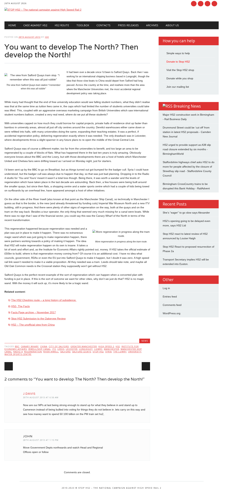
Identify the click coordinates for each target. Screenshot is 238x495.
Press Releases (128, 25)
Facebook (194, 3)
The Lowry (120, 351)
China (43, 346)
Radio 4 (18, 351)
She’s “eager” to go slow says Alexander (186, 212)
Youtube (207, 3)
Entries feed (170, 296)
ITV (54, 349)
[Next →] (146, 366)
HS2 (118, 346)
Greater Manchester (83, 346)
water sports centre (17, 354)
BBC (17, 346)
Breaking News (187, 106)
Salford (65, 351)
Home (12, 25)
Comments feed (172, 304)
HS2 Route (62, 25)
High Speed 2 (106, 346)
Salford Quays (81, 351)
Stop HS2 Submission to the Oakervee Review (38, 318)
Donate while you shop (179, 78)
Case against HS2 (35, 25)
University (134, 351)
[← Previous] (8, 366)
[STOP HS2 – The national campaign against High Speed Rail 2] (42, 9)
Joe (47, 37)
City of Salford (59, 346)
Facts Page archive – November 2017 (33, 312)
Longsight (86, 349)
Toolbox (82, 25)
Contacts (103, 25)
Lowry (98, 349)
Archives (152, 25)
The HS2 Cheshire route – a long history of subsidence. (43, 300)
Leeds (60, 349)
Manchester (111, 349)
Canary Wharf (30, 346)
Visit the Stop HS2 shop (180, 70)
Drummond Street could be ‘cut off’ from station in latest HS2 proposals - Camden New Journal (187, 132)
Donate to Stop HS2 (178, 61)
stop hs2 (98, 351)
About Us (172, 25)
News (144, 340)
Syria (108, 351)
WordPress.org (171, 313)
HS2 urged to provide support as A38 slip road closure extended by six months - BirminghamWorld (187, 149)
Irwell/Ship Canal (39, 349)
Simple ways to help (178, 53)
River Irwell (51, 351)
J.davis (29, 394)
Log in (166, 288)
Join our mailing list (177, 86)
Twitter (200, 3)
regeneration (33, 351)
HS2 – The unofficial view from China (33, 324)
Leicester (72, 349)
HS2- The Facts (20, 306)
